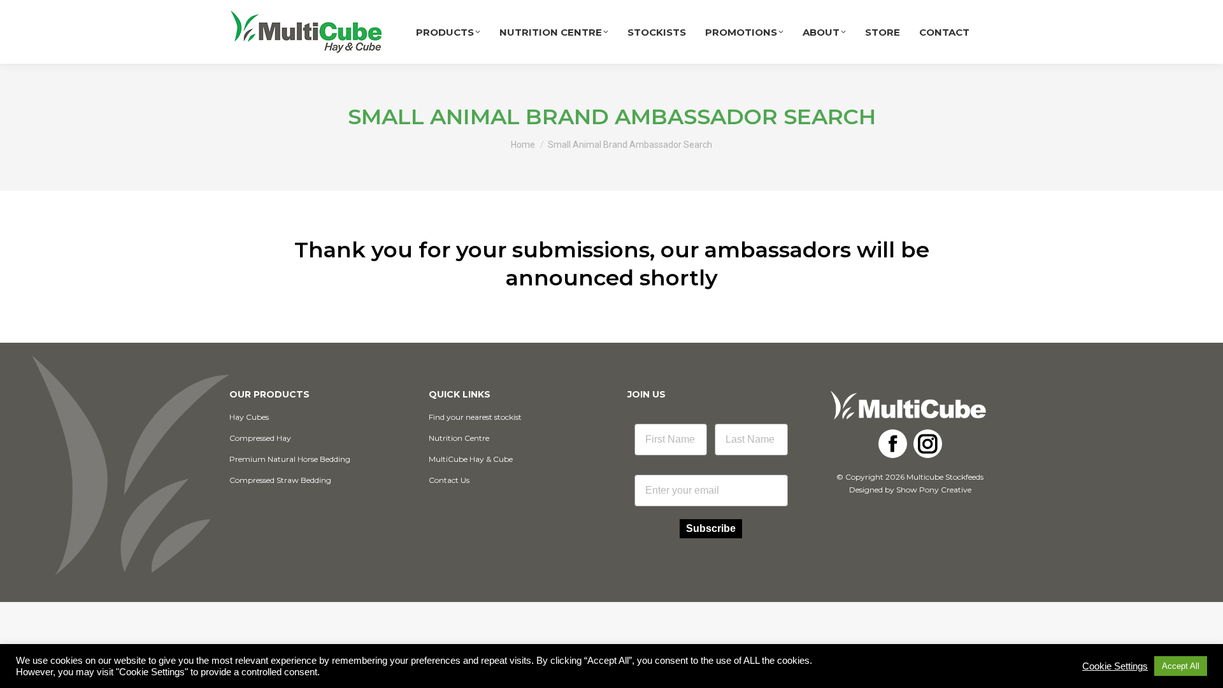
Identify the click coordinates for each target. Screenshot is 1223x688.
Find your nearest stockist (475, 417)
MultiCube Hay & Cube (471, 459)
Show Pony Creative (933, 489)
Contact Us (449, 480)
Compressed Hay (260, 438)
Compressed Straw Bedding (280, 480)
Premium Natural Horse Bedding (289, 459)
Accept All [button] (1180, 666)
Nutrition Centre (459, 438)
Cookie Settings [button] (1115, 666)
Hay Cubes (249, 417)
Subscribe (711, 528)
